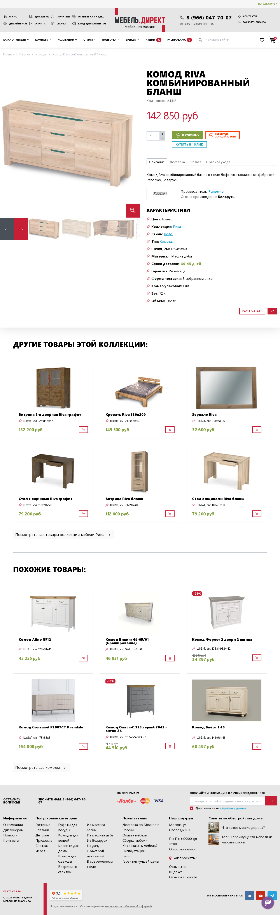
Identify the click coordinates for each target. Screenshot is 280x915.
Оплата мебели (134, 835)
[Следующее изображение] (133, 143)
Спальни (42, 829)
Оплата (40, 23)
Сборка (61, 23)
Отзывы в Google (183, 877)
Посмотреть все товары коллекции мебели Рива (60, 534)
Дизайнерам (18, 23)
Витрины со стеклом (67, 869)
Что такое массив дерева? (243, 827)
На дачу (93, 845)
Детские (42, 835)
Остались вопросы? (12, 801)
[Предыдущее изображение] (6, 143)
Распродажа (179, 39)
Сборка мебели (134, 840)
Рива (177, 226)
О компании (13, 824)
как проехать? (185, 857)
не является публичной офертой (128, 906)
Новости (10, 835)
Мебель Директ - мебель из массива (19, 899)
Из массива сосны (96, 827)
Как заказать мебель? (140, 845)
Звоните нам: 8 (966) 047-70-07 (62, 801)
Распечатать (252, 311)
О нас (13, 16)
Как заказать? (267, 3)
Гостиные (43, 824)
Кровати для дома (68, 848)
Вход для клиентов (92, 23)
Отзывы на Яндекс (91, 16)
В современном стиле (100, 864)
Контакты (250, 16)
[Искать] (200, 40)
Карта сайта (12, 891)
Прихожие (43, 840)
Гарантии (63, 16)
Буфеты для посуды (67, 827)
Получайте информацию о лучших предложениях (227, 793)
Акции (153, 39)
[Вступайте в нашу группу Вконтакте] (249, 895)
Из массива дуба (100, 835)
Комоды (166, 241)
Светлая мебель (41, 848)
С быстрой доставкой (95, 853)
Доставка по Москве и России (140, 827)
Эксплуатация (133, 850)
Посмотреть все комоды (38, 767)
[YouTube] (260, 895)
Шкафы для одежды (67, 858)
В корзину (190, 135)
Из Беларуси (97, 840)
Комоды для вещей (68, 838)
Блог (126, 856)
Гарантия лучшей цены (140, 861)
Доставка (42, 16)
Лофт (168, 234)
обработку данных (233, 808)
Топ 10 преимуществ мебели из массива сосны (247, 839)
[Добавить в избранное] (272, 311)
